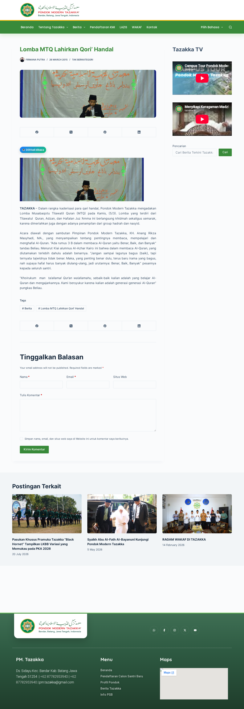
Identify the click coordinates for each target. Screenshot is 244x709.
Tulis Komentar (31, 395)
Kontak (152, 27)
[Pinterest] (105, 132)
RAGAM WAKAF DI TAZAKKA (184, 539)
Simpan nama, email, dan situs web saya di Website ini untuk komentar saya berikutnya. (77, 438)
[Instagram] (174, 630)
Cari (225, 152)
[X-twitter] (185, 630)
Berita (77, 27)
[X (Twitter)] (71, 132)
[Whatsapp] (154, 630)
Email (71, 377)
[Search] (230, 27)
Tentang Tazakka (51, 27)
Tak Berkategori (82, 59)
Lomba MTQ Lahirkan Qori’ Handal (61, 308)
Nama (25, 377)
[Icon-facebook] (164, 630)
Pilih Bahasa (210, 27)
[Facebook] (37, 132)
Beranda (27, 27)
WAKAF (137, 27)
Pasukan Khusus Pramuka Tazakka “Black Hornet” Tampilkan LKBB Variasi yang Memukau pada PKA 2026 (43, 544)
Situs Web (120, 377)
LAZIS (123, 27)
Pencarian (179, 146)
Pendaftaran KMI (102, 27)
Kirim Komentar (34, 449)
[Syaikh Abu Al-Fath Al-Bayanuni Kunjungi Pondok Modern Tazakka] (122, 513)
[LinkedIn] (139, 132)
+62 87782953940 (54, 676)
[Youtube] (195, 630)
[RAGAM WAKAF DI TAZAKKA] (197, 513)
